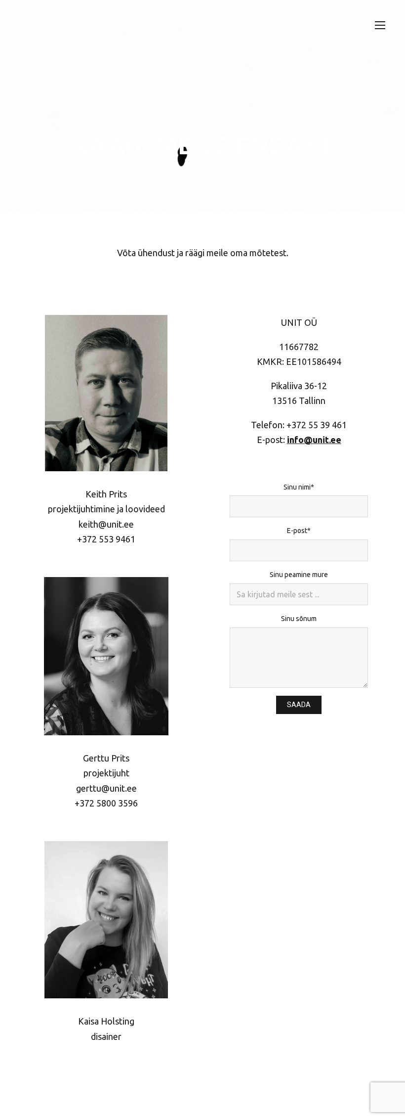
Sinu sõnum (299, 619)
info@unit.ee (314, 440)
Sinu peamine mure (299, 575)
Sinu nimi (297, 487)
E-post (297, 531)
